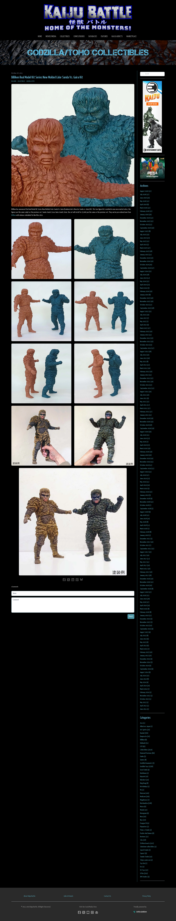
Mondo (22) (143, 810)
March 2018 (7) (145, 529)
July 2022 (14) (144, 355)
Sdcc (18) (143, 840)
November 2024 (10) (146, 261)
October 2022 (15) (146, 345)
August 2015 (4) (145, 632)
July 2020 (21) (144, 435)
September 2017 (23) (147, 549)
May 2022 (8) (144, 362)
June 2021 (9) (144, 398)
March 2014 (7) (145, 689)
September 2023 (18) (147, 308)
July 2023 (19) (144, 315)
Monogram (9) (144, 813)
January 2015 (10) (146, 656)
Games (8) (143, 760)
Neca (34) (143, 817)
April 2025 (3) (144, 245)
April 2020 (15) (145, 445)
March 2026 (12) (145, 208)
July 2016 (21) (144, 595)
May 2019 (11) (144, 482)
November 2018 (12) (146, 502)
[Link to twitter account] (83, 912)
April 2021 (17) (145, 405)
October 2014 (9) (145, 666)
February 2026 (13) (146, 211)
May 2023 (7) (144, 321)
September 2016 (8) (146, 589)
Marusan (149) (144, 793)
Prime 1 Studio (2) (146, 830)
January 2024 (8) (145, 295)
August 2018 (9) (145, 512)
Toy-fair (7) (143, 863)
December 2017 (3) (146, 539)
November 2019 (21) (146, 462)
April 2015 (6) (144, 646)
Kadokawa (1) (144, 773)
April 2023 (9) (144, 325)
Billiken (13, 81)
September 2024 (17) (147, 268)
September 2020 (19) (147, 428)
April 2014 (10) (145, 686)
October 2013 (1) (145, 699)
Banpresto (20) (145, 736)
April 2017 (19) (145, 565)
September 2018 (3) (146, 509)
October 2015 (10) (146, 625)
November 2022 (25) (146, 341)
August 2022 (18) (145, 352)
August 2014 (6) (145, 672)
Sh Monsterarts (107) (147, 843)
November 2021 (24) (146, 382)
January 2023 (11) (146, 335)
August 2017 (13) (145, 552)
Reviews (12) (144, 837)
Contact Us (107, 896)
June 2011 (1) (144, 709)
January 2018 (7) (145, 535)
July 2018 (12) (144, 515)
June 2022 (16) (145, 358)
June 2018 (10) (145, 519)
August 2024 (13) (145, 271)
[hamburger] (16, 4)
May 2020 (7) (144, 442)
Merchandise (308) (146, 803)
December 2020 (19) (146, 418)
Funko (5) (143, 756)
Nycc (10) (143, 820)
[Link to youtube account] (88, 912)
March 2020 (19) (145, 448)
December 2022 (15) (146, 338)
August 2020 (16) (145, 432)
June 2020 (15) (145, 438)
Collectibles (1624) (146, 750)
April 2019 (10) (145, 485)
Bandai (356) (144, 733)
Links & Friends (68, 896)
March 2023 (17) (145, 328)
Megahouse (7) (145, 800)
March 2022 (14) (145, 368)
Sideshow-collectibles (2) (148, 847)
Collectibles (21, 81)
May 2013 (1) (144, 702)
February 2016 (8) (145, 612)
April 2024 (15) (145, 285)
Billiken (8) (143, 740)
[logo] (88, 17)
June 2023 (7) (144, 318)
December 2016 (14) (146, 579)
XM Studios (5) (145, 877)
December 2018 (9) (146, 499)
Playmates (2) (144, 827)
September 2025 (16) (147, 228)
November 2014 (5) (146, 662)
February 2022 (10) (146, 372)
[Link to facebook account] (79, 912)
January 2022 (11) (146, 375)
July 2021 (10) (144, 395)
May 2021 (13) (144, 402)
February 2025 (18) (146, 251)
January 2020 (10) (146, 455)
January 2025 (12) (146, 255)
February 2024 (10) (146, 291)
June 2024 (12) (145, 278)
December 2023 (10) (146, 298)
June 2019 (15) (145, 478)
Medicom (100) (145, 796)
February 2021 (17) (146, 412)
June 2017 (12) (145, 559)
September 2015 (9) (146, 629)
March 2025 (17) (145, 248)
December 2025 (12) (146, 218)
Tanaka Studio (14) (146, 857)
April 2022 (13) (145, 365)
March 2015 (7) (145, 649)
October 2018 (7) (145, 505)
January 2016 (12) (146, 615)
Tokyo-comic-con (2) (146, 860)
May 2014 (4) (144, 682)
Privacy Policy (146, 896)
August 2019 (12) (145, 472)
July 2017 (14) (144, 555)
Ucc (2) (142, 867)
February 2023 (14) (146, 331)
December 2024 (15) (146, 258)
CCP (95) (142, 746)
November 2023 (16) (146, 301)
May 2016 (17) (144, 602)
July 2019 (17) (144, 475)
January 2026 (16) (146, 215)
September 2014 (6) (146, 669)
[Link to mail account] (96, 912)
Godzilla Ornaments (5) (147, 763)
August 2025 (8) (145, 231)
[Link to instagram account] (92, 912)
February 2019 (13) (146, 492)
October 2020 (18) (146, 425)
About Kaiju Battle (29, 896)
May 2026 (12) (144, 201)
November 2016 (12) (146, 582)
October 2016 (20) (146, 585)
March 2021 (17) (145, 408)
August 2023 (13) (145, 311)
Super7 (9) (143, 853)
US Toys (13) (144, 870)
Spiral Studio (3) (145, 850)
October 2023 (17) (146, 305)
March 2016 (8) (145, 609)
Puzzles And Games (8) (147, 833)
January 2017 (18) (146, 575)
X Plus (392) (144, 873)
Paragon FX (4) (144, 823)
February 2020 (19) (146, 452)
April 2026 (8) (144, 204)
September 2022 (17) (147, 348)
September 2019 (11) (147, 468)
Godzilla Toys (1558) (146, 766)
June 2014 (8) (144, 679)
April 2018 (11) (145, 525)
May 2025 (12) (144, 241)
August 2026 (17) (145, 191)
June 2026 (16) (145, 198)
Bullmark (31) (144, 743)
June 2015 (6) (144, 639)
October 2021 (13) (146, 385)
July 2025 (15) (144, 235)
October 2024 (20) (146, 265)
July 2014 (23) (144, 676)
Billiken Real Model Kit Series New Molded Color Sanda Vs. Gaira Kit (47, 77)
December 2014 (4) (146, 659)
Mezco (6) (143, 807)
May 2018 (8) (144, 522)
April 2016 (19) (145, 605)
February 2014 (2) (145, 692)
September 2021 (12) (147, 388)
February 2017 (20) (146, 572)
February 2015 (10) (146, 652)
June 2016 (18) (145, 599)
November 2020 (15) (146, 422)
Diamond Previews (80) (147, 753)
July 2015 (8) (144, 636)
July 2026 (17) (144, 194)
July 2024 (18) (144, 275)
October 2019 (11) (146, 465)
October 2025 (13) (146, 225)
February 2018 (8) (145, 532)
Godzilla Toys (30, 81)
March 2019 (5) (145, 488)
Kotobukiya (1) (145, 786)
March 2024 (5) (145, 288)
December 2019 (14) (146, 458)
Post (131, 616)
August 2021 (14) (145, 392)
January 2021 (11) (146, 415)
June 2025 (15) (145, 238)
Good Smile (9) (145, 770)
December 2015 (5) (146, 619)
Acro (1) (142, 723)
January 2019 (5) (145, 495)
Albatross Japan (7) (146, 726)
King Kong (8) (144, 783)
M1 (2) (142, 790)
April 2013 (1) (144, 706)
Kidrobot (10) (144, 780)
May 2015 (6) (144, 642)
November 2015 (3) (146, 622)
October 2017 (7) (145, 545)
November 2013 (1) (146, 696)
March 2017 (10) (145, 569)
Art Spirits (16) (145, 730)
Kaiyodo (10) (144, 776)
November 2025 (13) (146, 221)
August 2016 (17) (145, 592)
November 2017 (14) (146, 542)
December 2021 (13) (146, 378)
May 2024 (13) (144, 281)
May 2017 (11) (144, 562)
